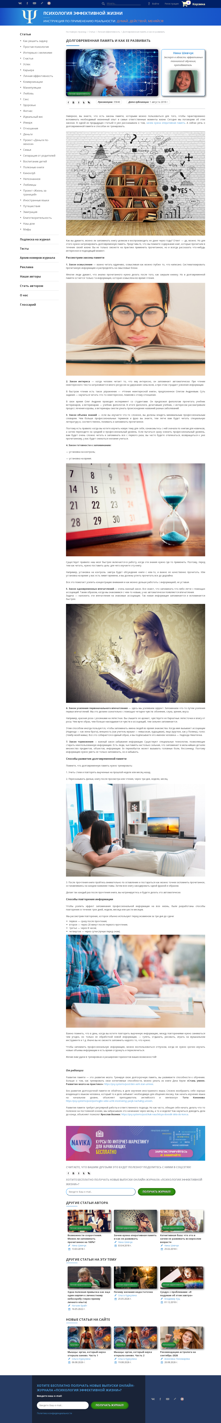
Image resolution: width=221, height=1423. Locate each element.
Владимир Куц (172, 1298)
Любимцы (29, 185)
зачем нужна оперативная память (165, 122)
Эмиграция (30, 212)
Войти (155, 3)
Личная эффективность (38, 76)
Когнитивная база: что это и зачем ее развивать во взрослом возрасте (180, 1239)
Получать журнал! (157, 1191)
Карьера (28, 70)
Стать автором (31, 286)
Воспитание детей (35, 161)
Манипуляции (32, 87)
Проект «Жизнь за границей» (34, 192)
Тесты (24, 248)
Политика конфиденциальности (54, 1413)
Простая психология (36, 47)
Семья (27, 150)
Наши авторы (30, 276)
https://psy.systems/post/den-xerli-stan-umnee (128, 1084)
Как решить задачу (35, 41)
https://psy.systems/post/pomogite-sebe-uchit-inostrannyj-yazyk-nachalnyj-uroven (109, 1100)
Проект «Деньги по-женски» (36, 142)
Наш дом (29, 223)
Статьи (25, 34)
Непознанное (31, 179)
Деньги (28, 134)
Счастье (28, 58)
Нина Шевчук (183, 53)
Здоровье (29, 105)
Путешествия (31, 206)
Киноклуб (29, 173)
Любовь (28, 93)
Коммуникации (33, 82)
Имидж (27, 122)
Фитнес (28, 111)
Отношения (30, 128)
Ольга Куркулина (127, 1295)
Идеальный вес (33, 117)
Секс (26, 99)
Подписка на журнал (35, 239)
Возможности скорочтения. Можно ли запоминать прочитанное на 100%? (85, 1239)
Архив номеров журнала (37, 258)
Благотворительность (37, 218)
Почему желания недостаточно (133, 1291)
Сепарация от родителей (39, 155)
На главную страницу (76, 31)
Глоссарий (28, 304)
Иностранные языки (36, 200)
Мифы (27, 229)
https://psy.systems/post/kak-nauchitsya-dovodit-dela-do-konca (155, 1114)
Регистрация (172, 3)
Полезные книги (33, 167)
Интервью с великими (37, 52)
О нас (24, 295)
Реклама (26, 267)
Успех (26, 64)
